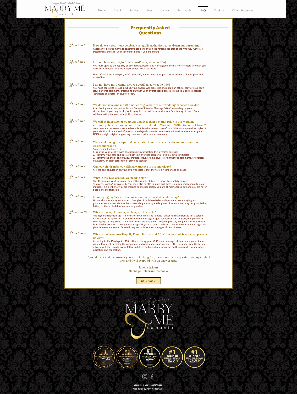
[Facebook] (152, 376)
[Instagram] (144, 376)
